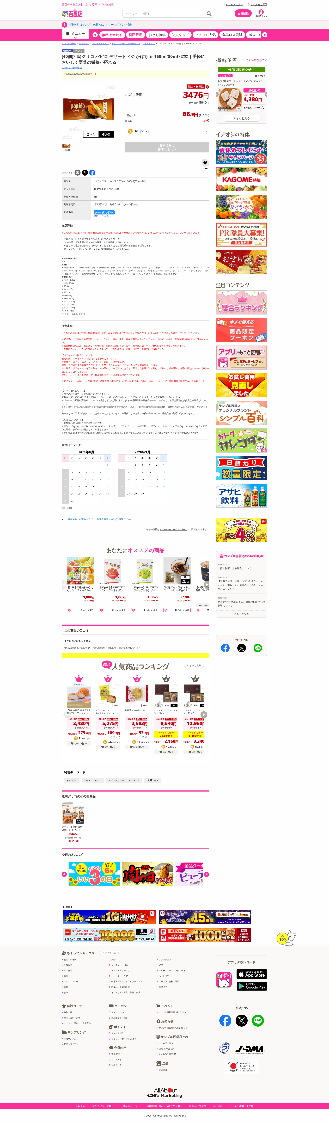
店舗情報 (163, 1070)
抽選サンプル (70, 1039)
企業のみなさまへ (167, 1049)
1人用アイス (149, 43)
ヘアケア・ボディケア (121, 971)
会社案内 (218, 1106)
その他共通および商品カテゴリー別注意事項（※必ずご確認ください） (99, 519)
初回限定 (135, 34)
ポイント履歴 (117, 1033)
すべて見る (110, 952)
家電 (161, 965)
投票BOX (115, 1054)
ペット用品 (164, 976)
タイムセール (117, 1012)
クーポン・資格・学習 (169, 982)
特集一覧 (68, 1012)
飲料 (66, 987)
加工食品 (68, 971)
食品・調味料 (70, 960)
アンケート (116, 1060)
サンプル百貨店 (69, 43)
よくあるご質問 (259, 4)
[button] (95, 34)
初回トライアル (71, 1044)
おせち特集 (157, 34)
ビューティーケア (119, 976)
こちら (105, 216)
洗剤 (113, 960)
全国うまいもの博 (72, 1018)
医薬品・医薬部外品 (120, 987)
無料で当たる (112, 34)
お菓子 (67, 976)
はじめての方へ (234, 4)
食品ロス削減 (232, 34)
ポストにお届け (261, 34)
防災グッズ (180, 34)
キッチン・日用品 (119, 965)
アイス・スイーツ (100, 43)
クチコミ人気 (205, 34)
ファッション (165, 960)
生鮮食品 (68, 965)
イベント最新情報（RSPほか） (173, 1012)
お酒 (66, 992)
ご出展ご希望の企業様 (241, 1106)
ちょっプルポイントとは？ (123, 1039)
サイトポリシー (131, 1106)
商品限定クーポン (119, 1018)
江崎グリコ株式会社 (72, 67)
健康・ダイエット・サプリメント (126, 982)
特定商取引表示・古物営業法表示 (164, 1106)
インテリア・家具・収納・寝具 (125, 992)
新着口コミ (116, 1065)
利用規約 (80, 1106)
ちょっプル (84, 43)
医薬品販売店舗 (197, 1106)
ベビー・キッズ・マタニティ (172, 971)
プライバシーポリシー (104, 1106)
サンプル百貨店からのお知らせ (173, 1028)
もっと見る (195, 665)
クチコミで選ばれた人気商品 (77, 1023)
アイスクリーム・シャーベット (126, 43)
